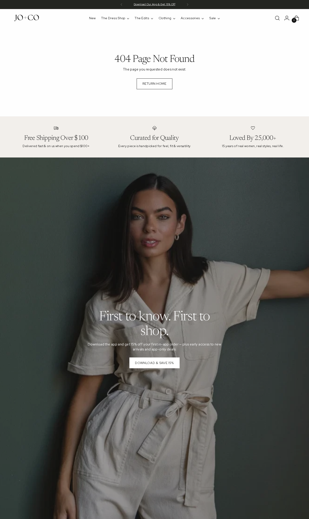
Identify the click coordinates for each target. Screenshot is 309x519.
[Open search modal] (277, 18)
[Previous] (121, 4)
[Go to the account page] (286, 18)
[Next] (188, 4)
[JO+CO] (27, 18)
